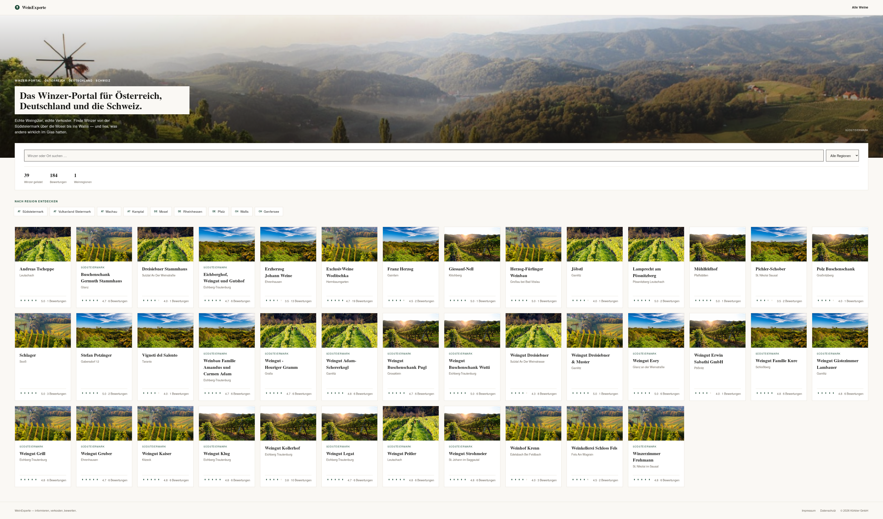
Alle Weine (860, 7)
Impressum (809, 510)
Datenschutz (828, 510)
